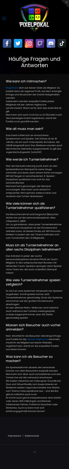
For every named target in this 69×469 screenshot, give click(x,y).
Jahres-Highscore (37, 339)
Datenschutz (32, 435)
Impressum (14, 435)
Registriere (12, 87)
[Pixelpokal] (34, 34)
